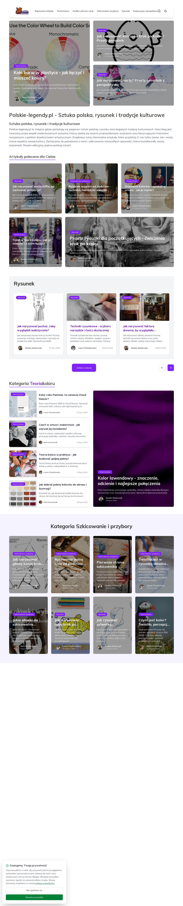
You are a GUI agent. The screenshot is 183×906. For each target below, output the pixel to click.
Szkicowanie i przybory (108, 11)
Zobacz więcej (84, 367)
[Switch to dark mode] (165, 11)
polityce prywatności (44, 883)
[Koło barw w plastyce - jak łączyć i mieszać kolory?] (49, 63)
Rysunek (126, 11)
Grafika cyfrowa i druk (83, 11)
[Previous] (162, 367)
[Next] (171, 367)
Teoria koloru (63, 11)
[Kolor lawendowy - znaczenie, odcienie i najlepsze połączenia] (133, 449)
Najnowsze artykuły (44, 11)
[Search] (159, 11)
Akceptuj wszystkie (34, 897)
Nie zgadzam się (34, 890)
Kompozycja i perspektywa (145, 11)
